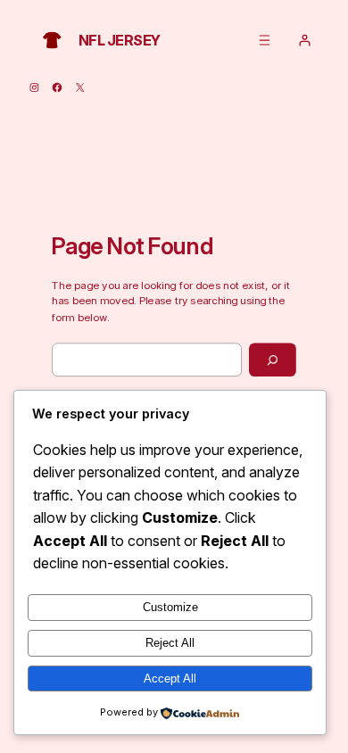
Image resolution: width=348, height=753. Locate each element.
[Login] (304, 40)
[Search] (272, 360)
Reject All (170, 643)
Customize (170, 607)
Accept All (170, 678)
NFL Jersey (120, 39)
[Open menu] (264, 39)
